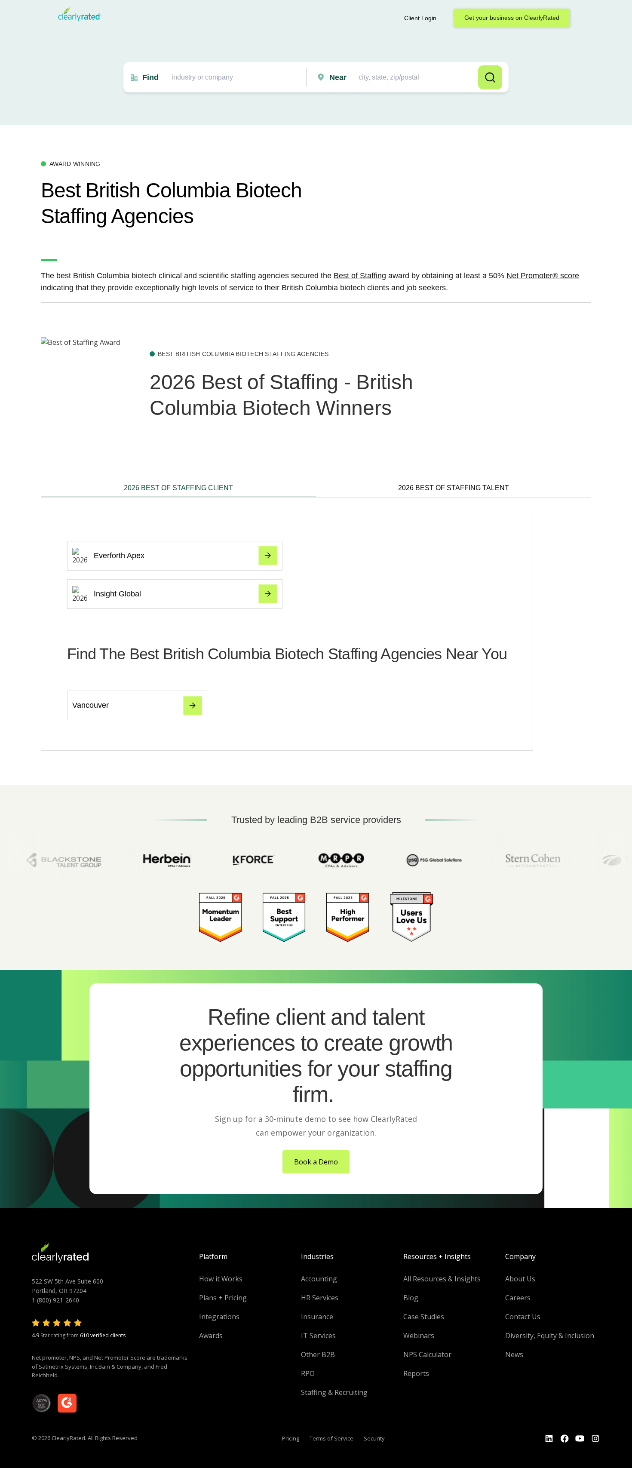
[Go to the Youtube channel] (580, 1439)
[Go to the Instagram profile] (595, 1439)
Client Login (420, 18)
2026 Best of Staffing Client (178, 487)
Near (338, 77)
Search (490, 77)
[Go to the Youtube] (564, 1439)
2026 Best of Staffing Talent (453, 487)
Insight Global (117, 594)
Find (150, 77)
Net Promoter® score (542, 275)
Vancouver (90, 705)
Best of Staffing (360, 275)
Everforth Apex (119, 555)
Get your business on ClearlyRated (511, 17)
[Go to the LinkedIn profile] (549, 1439)
